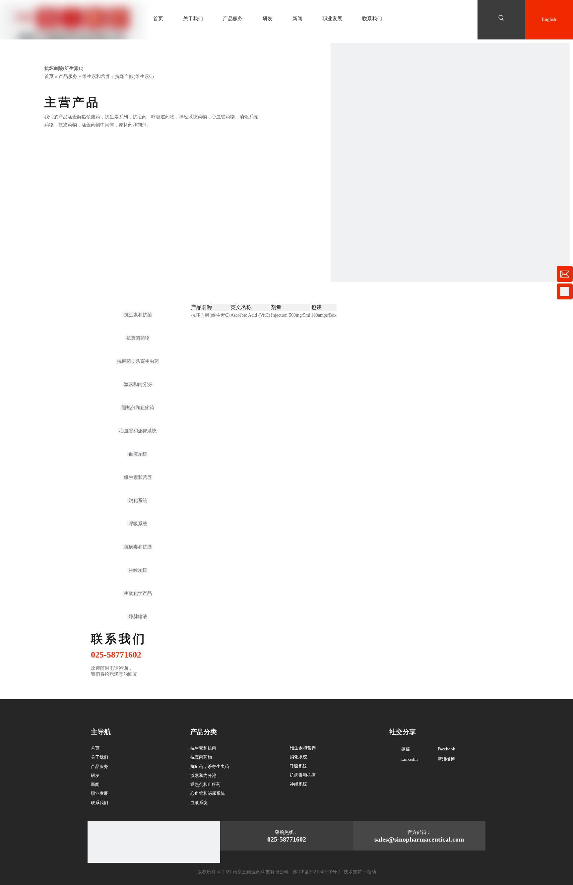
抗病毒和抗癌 (137, 546)
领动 (371, 871)
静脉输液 (137, 616)
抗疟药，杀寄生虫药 (137, 361)
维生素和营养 (137, 477)
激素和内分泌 (137, 384)
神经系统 (137, 570)
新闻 (95, 784)
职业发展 (99, 793)
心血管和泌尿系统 (137, 430)
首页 (95, 748)
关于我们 (99, 757)
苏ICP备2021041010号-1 (316, 871)
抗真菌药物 (137, 338)
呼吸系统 (137, 523)
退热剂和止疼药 (137, 407)
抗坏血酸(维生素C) (210, 315)
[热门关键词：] (501, 18)
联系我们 (99, 802)
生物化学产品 (137, 593)
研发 (95, 775)
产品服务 (99, 766)
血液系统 (137, 454)
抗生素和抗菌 (137, 314)
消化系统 (137, 500)
